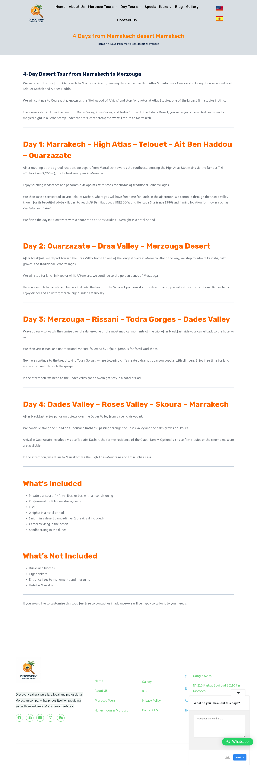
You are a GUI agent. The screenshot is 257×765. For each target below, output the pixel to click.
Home (60, 7)
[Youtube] (40, 718)
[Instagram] (50, 718)
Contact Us (127, 20)
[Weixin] (61, 718)
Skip (227, 757)
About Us (77, 7)
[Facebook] (19, 718)
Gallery (192, 7)
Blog (179, 7)
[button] (237, 741)
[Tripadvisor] (29, 718)
